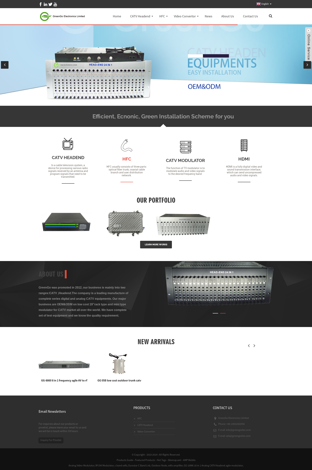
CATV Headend (140, 16)
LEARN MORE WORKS (156, 244)
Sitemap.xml (174, 460)
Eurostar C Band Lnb (139, 465)
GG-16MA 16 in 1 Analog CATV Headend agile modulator (213, 465)
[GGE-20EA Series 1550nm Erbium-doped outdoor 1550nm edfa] (124, 223)
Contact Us (250, 16)
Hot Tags (161, 460)
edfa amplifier (175, 465)
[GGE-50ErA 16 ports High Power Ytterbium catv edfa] (66, 223)
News (208, 16)
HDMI (244, 159)
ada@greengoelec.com (238, 435)
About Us (227, 16)
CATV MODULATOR (185, 160)
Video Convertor (185, 16)
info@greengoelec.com (238, 429)
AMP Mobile (189, 460)
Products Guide (125, 460)
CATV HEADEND (68, 157)
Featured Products (145, 460)
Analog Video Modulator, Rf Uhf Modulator (91, 465)
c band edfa (121, 465)
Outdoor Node (159, 465)
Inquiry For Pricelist (50, 440)
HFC (162, 16)
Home (117, 16)
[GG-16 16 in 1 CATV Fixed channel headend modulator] (183, 223)
